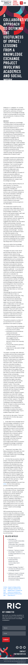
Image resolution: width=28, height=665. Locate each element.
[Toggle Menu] (25, 3)
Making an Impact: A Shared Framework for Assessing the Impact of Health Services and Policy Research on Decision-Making (16, 577)
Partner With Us (20, 654)
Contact (23, 651)
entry (4, 484)
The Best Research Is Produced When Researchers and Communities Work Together (14, 561)
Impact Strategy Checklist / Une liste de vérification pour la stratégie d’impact (16, 569)
